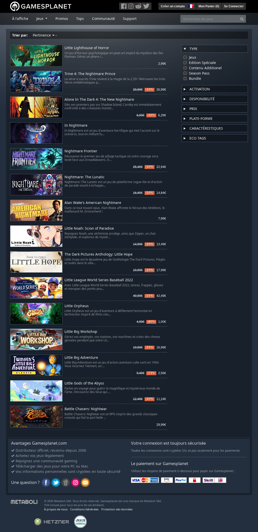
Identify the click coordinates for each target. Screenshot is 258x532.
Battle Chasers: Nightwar (85, 409)
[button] (190, 5)
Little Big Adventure (81, 358)
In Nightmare (75, 125)
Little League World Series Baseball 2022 (98, 280)
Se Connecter (234, 6)
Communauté (103, 18)
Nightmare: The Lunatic (84, 177)
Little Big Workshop (80, 332)
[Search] (242, 19)
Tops (80, 18)
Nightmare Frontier (80, 151)
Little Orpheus (76, 306)
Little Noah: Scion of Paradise (89, 228)
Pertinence (42, 35)
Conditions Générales (84, 509)
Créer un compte (173, 6)
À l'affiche (20, 18)
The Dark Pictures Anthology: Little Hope (98, 254)
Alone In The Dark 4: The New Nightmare (99, 99)
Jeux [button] (40, 18)
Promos (61, 18)
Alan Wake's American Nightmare (92, 203)
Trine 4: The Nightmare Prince (89, 74)
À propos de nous (56, 509)
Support (130, 18)
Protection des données (117, 509)
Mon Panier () (209, 6)
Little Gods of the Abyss (84, 383)
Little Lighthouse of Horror (86, 48)
